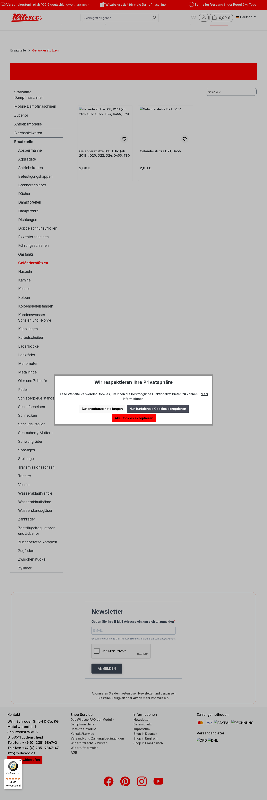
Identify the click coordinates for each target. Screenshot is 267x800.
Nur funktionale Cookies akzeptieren (157, 409)
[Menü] (19, 761)
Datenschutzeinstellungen (102, 409)
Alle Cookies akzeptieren (134, 418)
